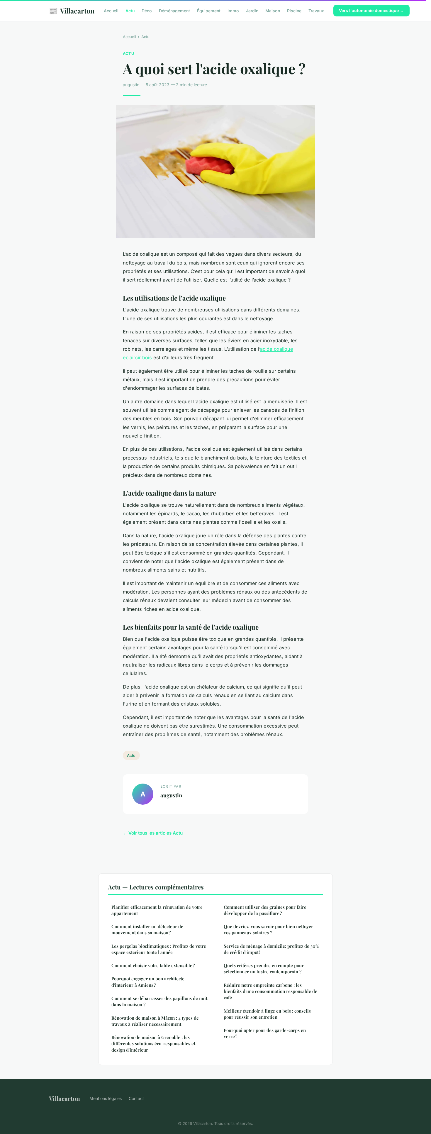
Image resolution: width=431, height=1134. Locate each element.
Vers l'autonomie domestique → (371, 10)
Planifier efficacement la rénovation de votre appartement (157, 910)
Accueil (111, 10)
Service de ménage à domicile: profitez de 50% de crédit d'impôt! (271, 949)
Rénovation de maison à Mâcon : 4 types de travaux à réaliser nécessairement (155, 1021)
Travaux (316, 10)
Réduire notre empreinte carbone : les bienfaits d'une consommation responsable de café (270, 991)
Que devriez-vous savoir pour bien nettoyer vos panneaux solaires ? (268, 929)
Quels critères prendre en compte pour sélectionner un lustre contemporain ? (264, 968)
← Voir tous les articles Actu (153, 833)
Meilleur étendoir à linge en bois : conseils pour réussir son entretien (267, 1014)
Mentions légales (105, 1098)
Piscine (294, 10)
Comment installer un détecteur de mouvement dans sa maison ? (147, 929)
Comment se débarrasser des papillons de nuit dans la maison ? (159, 1001)
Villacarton (71, 10)
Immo (233, 10)
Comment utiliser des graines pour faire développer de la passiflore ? (265, 910)
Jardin (252, 10)
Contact (136, 1098)
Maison (272, 10)
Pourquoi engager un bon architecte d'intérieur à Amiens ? (147, 982)
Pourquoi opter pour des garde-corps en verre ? (265, 1033)
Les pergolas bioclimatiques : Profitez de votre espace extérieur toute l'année (158, 949)
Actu (130, 10)
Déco (147, 10)
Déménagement (174, 10)
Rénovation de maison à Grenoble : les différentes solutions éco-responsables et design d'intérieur (153, 1043)
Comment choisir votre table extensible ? (153, 965)
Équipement (208, 10)
